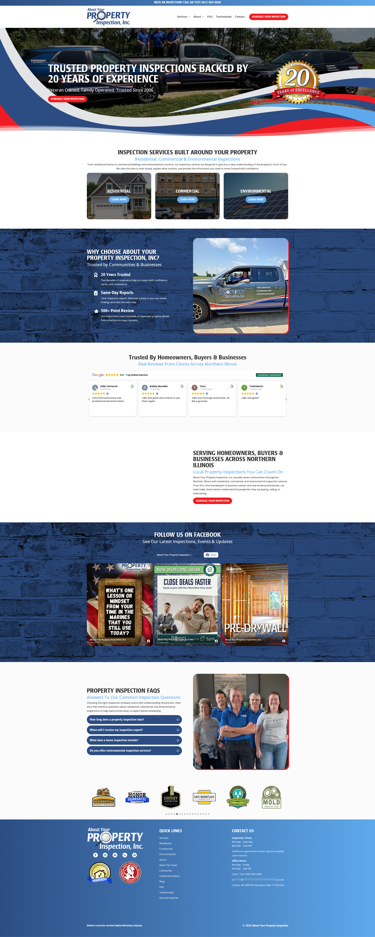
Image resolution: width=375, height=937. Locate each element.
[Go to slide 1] (166, 814)
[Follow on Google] (134, 855)
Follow (213, 555)
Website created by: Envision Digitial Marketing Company (114, 925)
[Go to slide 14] (200, 814)
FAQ (210, 17)
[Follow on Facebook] (95, 855)
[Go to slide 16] (206, 814)
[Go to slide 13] (198, 814)
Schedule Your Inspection (268, 16)
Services (182, 17)
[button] (286, 399)
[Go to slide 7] (182, 814)
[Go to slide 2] (169, 814)
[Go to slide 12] (195, 814)
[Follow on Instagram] (105, 855)
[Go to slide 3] (171, 814)
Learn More (119, 199)
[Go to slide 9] (187, 814)
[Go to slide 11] (193, 814)
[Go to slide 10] (190, 814)
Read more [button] (246, 411)
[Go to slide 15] (203, 814)
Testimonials (224, 17)
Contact (240, 17)
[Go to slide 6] (179, 814)
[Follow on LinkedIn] (115, 855)
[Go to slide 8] (185, 814)
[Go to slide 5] (177, 814)
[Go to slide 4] (174, 814)
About (197, 17)
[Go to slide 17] (208, 814)
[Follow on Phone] (124, 855)
